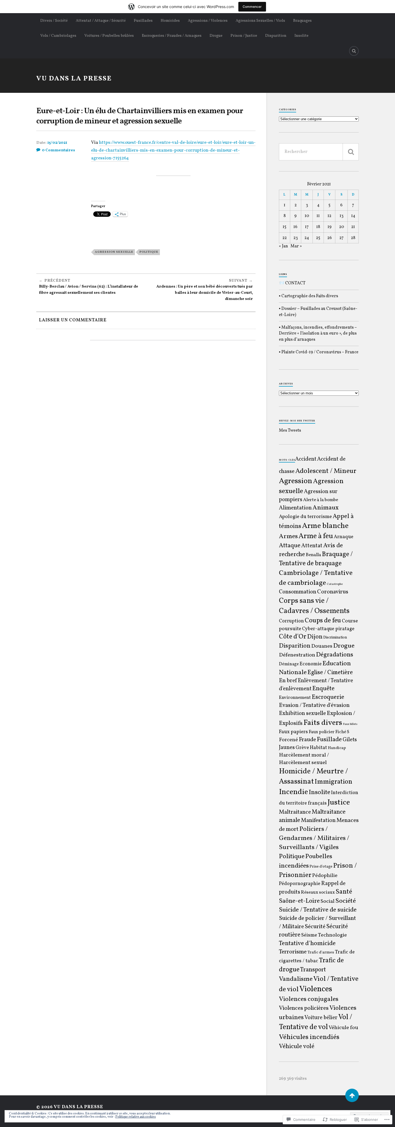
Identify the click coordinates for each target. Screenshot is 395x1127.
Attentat (311, 546)
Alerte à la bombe (320, 500)
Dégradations (334, 655)
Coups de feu (323, 620)
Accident (305, 459)
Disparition (275, 35)
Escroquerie (328, 697)
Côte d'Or (292, 636)
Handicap (337, 748)
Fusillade (329, 739)
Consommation (297, 592)
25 (318, 238)
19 (330, 227)
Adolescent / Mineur (325, 471)
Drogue (216, 35)
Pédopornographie (299, 883)
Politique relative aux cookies (135, 1117)
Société (345, 901)
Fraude (307, 740)
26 (329, 238)
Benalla (313, 555)
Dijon (314, 637)
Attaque (289, 545)
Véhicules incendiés (309, 1037)
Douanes (321, 646)
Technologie (332, 935)
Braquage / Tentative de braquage (316, 559)
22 (284, 238)
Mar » (296, 246)
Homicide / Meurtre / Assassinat (313, 776)
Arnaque (343, 536)
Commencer (252, 7)
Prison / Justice (244, 35)
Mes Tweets (290, 431)
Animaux (326, 508)
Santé (344, 892)
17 (307, 227)
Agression (295, 481)
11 (318, 216)
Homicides (170, 20)
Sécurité (315, 927)
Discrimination (335, 637)
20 (341, 227)
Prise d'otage (321, 866)
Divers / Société (54, 20)
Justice (339, 802)
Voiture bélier (320, 1018)
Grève (302, 747)
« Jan (283, 246)
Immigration (333, 782)
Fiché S (342, 732)
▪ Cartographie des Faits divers (308, 296)
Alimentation (295, 508)
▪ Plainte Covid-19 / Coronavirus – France (318, 352)
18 (318, 227)
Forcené (288, 740)
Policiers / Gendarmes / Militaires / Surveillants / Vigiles (314, 838)
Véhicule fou (343, 1027)
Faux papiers (293, 731)
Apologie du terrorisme (305, 516)
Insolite (301, 35)
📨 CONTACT (292, 283)
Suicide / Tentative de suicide (318, 910)
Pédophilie (324, 875)
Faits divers (322, 723)
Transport (313, 970)
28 (353, 238)
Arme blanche (325, 526)
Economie (311, 664)
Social (328, 901)
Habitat (318, 747)
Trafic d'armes (320, 952)
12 (329, 216)
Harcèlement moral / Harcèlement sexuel (304, 758)
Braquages (302, 20)
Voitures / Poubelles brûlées (109, 35)
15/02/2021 (57, 143)
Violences (315, 989)
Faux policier (322, 732)
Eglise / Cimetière (330, 673)
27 (341, 238)
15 (284, 227)
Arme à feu (316, 536)
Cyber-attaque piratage (328, 629)
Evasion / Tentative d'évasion (314, 705)
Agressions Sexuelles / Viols (260, 20)
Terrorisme (293, 952)
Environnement (295, 698)
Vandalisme (296, 979)
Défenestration (297, 655)
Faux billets (350, 724)
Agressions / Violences (208, 20)
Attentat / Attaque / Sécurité (101, 20)
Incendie (293, 792)
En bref (288, 681)
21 (353, 227)
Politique (148, 252)
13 (341, 216)
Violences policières (304, 1008)
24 (306, 238)
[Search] (354, 51)
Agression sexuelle (114, 252)
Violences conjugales (308, 999)
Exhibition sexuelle (302, 713)
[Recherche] (351, 151)
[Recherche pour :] (319, 151)
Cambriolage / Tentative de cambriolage (316, 578)
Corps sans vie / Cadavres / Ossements (314, 606)
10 (307, 216)
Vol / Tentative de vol (315, 1022)
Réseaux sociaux (318, 892)
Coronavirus (332, 592)
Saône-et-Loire (299, 901)
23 (295, 238)
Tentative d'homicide (307, 943)
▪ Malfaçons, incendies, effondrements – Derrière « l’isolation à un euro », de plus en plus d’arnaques (318, 334)
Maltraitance (295, 812)
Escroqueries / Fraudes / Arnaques (172, 35)
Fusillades (143, 20)
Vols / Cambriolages (58, 35)
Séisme (309, 935)
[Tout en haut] (352, 1095)
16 (295, 227)
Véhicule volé (296, 1046)
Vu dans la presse (74, 78)
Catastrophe (335, 584)
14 (353, 216)
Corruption (291, 621)
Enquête (323, 689)
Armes (288, 536)
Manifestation (318, 820)
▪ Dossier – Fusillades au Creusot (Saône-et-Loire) (318, 312)
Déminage (289, 664)
